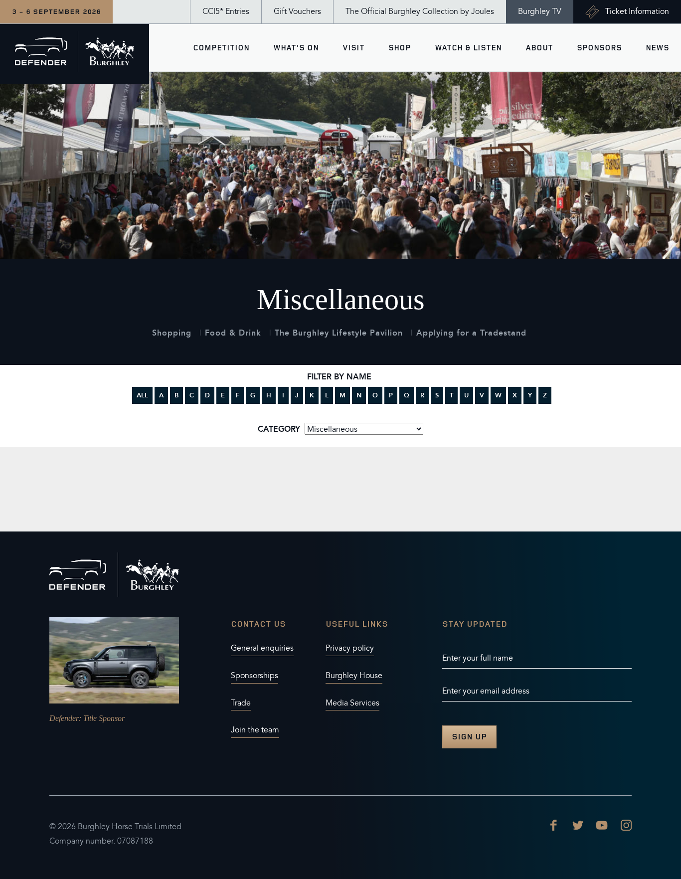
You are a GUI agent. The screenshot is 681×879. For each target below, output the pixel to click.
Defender (64, 718)
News (657, 47)
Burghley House (354, 676)
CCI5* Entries (225, 11)
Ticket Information (637, 11)
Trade (241, 703)
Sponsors (599, 47)
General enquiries (262, 648)
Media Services (352, 703)
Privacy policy (350, 648)
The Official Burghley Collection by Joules (419, 11)
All (142, 395)
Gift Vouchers (297, 11)
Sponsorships (254, 676)
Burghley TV (539, 11)
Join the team (255, 730)
